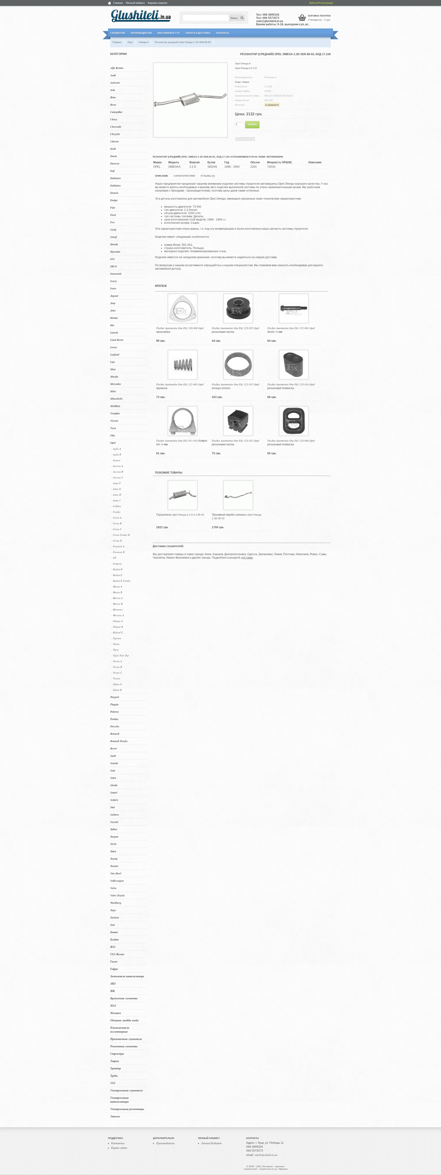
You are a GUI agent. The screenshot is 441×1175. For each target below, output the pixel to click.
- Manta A (116, 586)
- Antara (115, 460)
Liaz (112, 362)
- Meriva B (117, 603)
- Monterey (117, 609)
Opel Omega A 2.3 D (246, 68)
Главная (118, 3)
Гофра (114, 969)
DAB (113, 149)
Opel (113, 443)
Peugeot (114, 697)
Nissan (114, 421)
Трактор (115, 1068)
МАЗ (113, 1006)
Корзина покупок (157, 3)
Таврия (114, 1061)
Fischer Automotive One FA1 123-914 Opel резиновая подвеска (291, 386)
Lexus (113, 347)
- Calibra (116, 506)
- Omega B (117, 626)
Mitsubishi (116, 399)
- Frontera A (117, 546)
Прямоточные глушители (126, 1039)
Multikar (115, 406)
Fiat (112, 207)
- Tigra (115, 649)
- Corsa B (116, 523)
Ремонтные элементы (123, 1046)
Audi (113, 75)
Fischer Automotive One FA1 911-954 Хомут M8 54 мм (181, 442)
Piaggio (114, 704)
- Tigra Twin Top (120, 655)
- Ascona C (117, 477)
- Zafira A (116, 684)
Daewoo (114, 163)
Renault (114, 734)
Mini (113, 391)
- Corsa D (116, 540)
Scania (114, 763)
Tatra (113, 851)
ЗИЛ (113, 984)
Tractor (114, 866)
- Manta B (116, 592)
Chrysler (115, 134)
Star (112, 807)
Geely (113, 230)
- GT (113, 557)
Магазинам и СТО (169, 33)
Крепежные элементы (123, 998)
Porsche (114, 726)
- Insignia (116, 563)
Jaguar (114, 296)
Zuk (112, 925)
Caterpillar (116, 112)
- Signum (116, 638)
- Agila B (116, 454)
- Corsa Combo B (120, 535)
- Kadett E (116, 575)
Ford (113, 215)
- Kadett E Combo (120, 580)
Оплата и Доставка (198, 33)
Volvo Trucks (117, 895)
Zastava (114, 917)
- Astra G (116, 489)
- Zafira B (116, 690)
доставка (247, 557)
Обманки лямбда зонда (124, 1020)
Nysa (113, 428)
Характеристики (184, 176)
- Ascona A (117, 466)
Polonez (114, 712)
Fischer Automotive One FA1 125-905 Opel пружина (180, 386)
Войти (312, 3)
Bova (113, 105)
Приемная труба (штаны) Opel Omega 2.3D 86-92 (236, 516)
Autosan (115, 83)
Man (113, 369)
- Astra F (116, 483)
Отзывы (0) (208, 176)
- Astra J (115, 500)
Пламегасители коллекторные (119, 1030)
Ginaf (113, 237)
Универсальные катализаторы (119, 1100)
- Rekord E (117, 632)
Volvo (113, 888)
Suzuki (114, 822)
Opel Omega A (243, 63)
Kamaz (114, 318)
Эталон (115, 1116)
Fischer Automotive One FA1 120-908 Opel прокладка (180, 329)
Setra (113, 778)
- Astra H (116, 494)
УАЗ (112, 1083)
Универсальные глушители (126, 1090)
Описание (161, 176)
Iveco (113, 288)
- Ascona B (117, 471)
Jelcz (113, 310)
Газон (113, 961)
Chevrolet (115, 127)
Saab (113, 756)
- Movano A (117, 615)
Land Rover (117, 340)
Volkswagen (117, 881)
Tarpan (114, 837)
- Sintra (115, 644)
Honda (114, 244)
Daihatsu (115, 178)
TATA (113, 844)
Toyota (114, 859)
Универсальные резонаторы (127, 1109)
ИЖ (112, 991)
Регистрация (325, 3)
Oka (112, 435)
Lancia (114, 332)
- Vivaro (115, 678)
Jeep (112, 303)
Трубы (114, 1076)
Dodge (114, 200)
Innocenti (115, 274)
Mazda (114, 376)
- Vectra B (116, 667)
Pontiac (114, 719)
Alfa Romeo (117, 68)
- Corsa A (116, 517)
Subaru (114, 814)
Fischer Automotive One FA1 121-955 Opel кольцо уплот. (235, 386)
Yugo (113, 910)
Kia (112, 325)
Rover (113, 748)
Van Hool (115, 873)
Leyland (114, 354)
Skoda (113, 785)
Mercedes (115, 384)
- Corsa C (116, 529)
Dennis (114, 193)
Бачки (114, 932)
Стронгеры (117, 1054)
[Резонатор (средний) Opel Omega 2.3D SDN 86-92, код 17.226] (190, 135)
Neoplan (115, 413)
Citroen (114, 141)
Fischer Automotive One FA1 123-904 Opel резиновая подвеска (291, 442)
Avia (112, 90)
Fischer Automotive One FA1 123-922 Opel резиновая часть (235, 329)
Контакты (222, 33)
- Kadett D (116, 569)
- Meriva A (117, 598)
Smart (113, 792)
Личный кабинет (135, 3)
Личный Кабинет (211, 1143)
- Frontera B (117, 552)
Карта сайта (119, 1148)
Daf (112, 171)
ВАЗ (112, 947)
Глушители (117, 33)
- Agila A (116, 448)
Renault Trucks (119, 741)
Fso (112, 222)
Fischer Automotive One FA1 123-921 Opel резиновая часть (235, 442)
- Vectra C (116, 672)
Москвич (115, 1013)
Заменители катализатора (127, 976)
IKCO (113, 266)
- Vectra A (116, 661)
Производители (141, 33)
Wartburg (115, 903)
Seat (112, 770)
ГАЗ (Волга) (117, 954)
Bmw (113, 97)
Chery (113, 119)
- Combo (116, 512)
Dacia (113, 156)
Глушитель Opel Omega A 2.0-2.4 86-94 (180, 514)
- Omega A (117, 621)
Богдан (114, 939)
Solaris (114, 800)
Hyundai (115, 252)
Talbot (113, 829)
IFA (112, 259)
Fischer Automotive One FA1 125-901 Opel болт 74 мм (291, 329)
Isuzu (113, 281)
